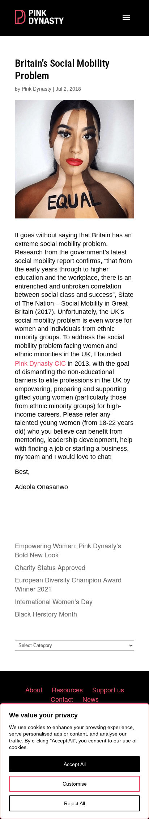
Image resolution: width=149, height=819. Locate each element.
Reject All (74, 803)
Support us (108, 689)
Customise (75, 784)
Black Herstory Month (46, 613)
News (90, 699)
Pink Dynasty (36, 88)
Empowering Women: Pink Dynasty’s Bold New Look (68, 550)
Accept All (75, 764)
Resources (67, 689)
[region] (74, 761)
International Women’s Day (54, 601)
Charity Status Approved (50, 567)
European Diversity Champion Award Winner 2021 (68, 584)
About (33, 689)
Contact (62, 699)
